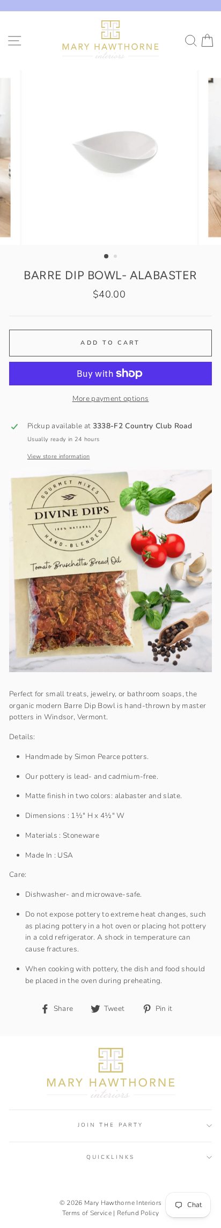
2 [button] (116, 257)
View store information (58, 456)
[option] (110, 157)
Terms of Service (87, 1213)
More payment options (110, 398)
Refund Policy (138, 1213)
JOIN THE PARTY (110, 1125)
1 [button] (106, 256)
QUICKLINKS (110, 1157)
